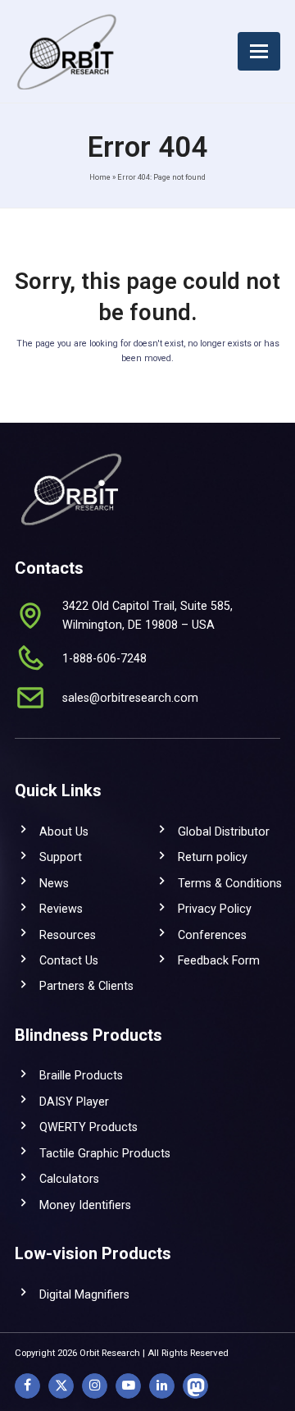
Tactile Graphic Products (104, 1153)
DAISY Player (74, 1101)
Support (60, 857)
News (54, 883)
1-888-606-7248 (104, 658)
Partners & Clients (86, 985)
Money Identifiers (85, 1205)
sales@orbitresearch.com (130, 697)
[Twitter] (61, 1386)
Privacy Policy (215, 908)
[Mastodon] (195, 1386)
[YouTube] (128, 1386)
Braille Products (81, 1075)
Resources (67, 934)
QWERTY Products (88, 1127)
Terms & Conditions (230, 883)
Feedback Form (219, 960)
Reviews (61, 908)
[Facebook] (27, 1386)
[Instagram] (94, 1386)
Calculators (69, 1178)
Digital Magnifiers (84, 1294)
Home (100, 176)
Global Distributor (224, 831)
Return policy (212, 857)
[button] (259, 51)
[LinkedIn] (162, 1386)
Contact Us (68, 960)
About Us (63, 831)
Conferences (212, 934)
